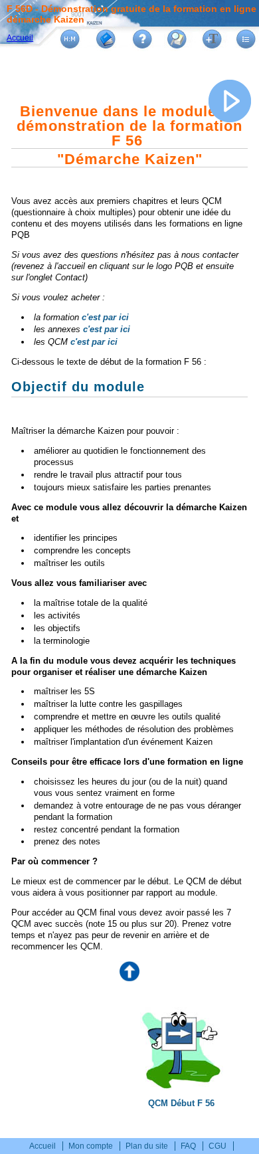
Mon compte (90, 1146)
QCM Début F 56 (181, 1103)
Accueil (20, 38)
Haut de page (129, 971)
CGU (217, 1146)
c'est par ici (105, 317)
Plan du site (147, 1146)
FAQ (188, 1146)
